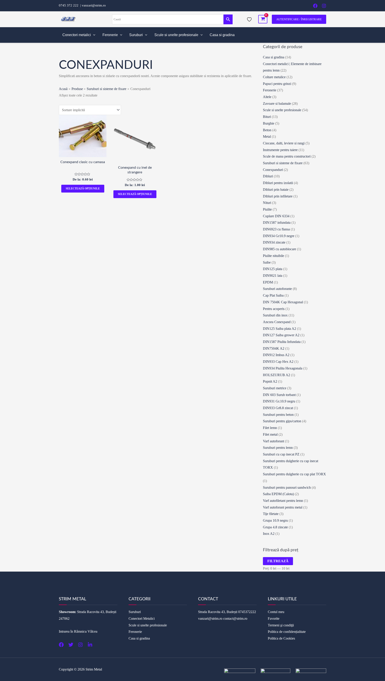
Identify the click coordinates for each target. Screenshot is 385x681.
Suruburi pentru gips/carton (282, 421)
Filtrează (278, 561)
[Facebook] (315, 6)
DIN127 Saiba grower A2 (281, 335)
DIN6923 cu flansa (276, 229)
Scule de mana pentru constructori (287, 156)
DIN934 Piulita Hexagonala (282, 368)
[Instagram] (324, 6)
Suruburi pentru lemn (278, 447)
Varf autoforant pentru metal (282, 507)
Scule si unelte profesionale (176, 35)
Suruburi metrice (274, 388)
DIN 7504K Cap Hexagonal (283, 302)
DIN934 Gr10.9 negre (278, 236)
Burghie (268, 123)
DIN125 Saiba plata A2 (279, 328)
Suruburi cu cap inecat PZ (281, 454)
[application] (93, 35)
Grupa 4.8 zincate (275, 527)
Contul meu (276, 612)
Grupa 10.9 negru (275, 520)
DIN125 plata (272, 269)
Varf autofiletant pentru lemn (283, 501)
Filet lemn (270, 428)
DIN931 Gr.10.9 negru (279, 401)
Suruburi (136, 35)
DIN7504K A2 (273, 348)
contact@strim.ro (235, 618)
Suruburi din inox (275, 315)
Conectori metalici (76, 35)
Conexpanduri (273, 170)
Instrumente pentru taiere (280, 150)
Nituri (267, 203)
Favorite (273, 618)
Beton (267, 130)
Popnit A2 (270, 381)
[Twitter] (70, 644)
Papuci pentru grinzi (277, 84)
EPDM (268, 282)
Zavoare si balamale (277, 103)
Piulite (267, 209)
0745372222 (247, 612)
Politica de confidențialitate (287, 632)
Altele (267, 97)
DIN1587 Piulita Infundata (282, 342)
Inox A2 (268, 533)
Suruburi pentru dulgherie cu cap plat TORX (294, 474)
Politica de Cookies (281, 638)
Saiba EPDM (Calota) (278, 494)
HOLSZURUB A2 (276, 375)
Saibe (267, 262)
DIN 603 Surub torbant (279, 395)
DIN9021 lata (272, 275)
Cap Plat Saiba (273, 295)
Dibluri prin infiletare (278, 196)
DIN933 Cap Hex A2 (278, 361)
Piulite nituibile (273, 256)
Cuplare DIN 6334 (276, 216)
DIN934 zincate (274, 242)
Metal (267, 136)
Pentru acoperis (274, 309)
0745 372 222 (69, 5)
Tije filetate (271, 514)
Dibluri (268, 176)
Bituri (267, 117)
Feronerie (110, 35)
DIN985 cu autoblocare (279, 249)
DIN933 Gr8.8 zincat (278, 408)
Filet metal (270, 434)
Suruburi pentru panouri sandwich (287, 487)
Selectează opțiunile (83, 188)
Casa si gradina (222, 35)
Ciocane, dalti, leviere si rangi (284, 143)
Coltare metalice (274, 77)
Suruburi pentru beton (278, 414)
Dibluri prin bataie (276, 189)
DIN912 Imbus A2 (276, 355)
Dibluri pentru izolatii (278, 183)
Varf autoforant (273, 441)
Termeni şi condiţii (281, 625)
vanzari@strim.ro (94, 5)
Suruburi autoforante (277, 289)
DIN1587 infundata (277, 222)
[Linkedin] (90, 644)
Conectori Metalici (142, 618)
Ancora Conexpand (277, 322)
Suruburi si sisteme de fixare (283, 163)
